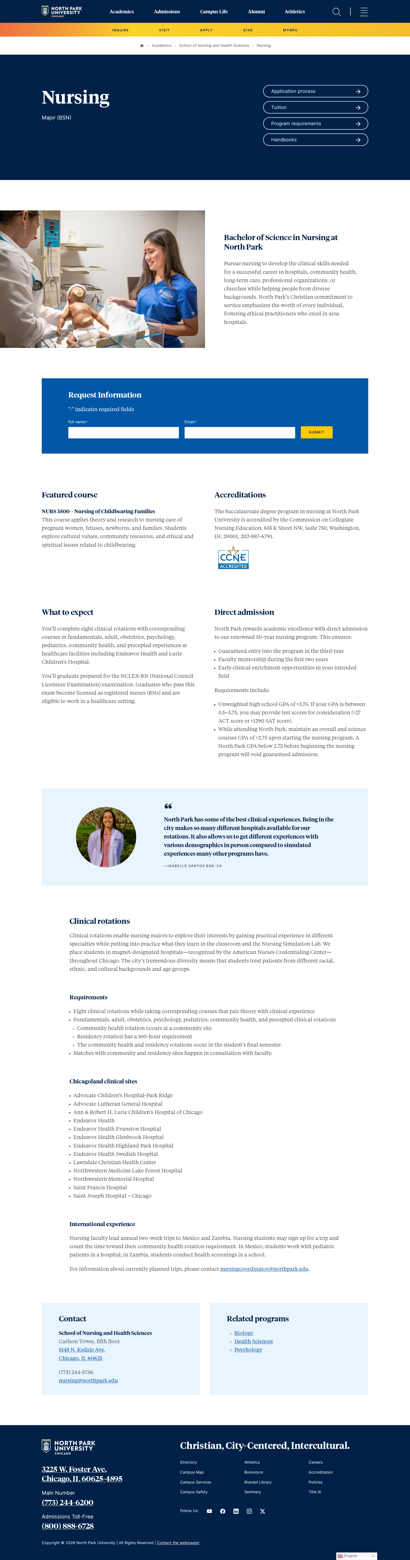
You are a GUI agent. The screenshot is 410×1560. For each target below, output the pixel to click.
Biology (243, 1332)
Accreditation (321, 1472)
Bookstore (253, 1472)
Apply (206, 30)
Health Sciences (253, 1341)
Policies (315, 1482)
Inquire (120, 30)
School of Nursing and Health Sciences (214, 45)
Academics (122, 11)
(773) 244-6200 (67, 1502)
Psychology (248, 1349)
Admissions (167, 11)
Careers (316, 1462)
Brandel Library (258, 1482)
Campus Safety (194, 1491)
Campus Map (192, 1472)
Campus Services (195, 1482)
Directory (188, 1462)
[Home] (142, 45)
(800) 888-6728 (68, 1526)
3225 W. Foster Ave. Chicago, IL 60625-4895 (82, 1473)
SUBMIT (317, 432)
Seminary (252, 1491)
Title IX (315, 1491)
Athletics (295, 11)
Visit (164, 30)
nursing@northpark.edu (88, 1380)
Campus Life (214, 11)
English (350, 1556)
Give (248, 30)
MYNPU (290, 30)
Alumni (256, 11)
